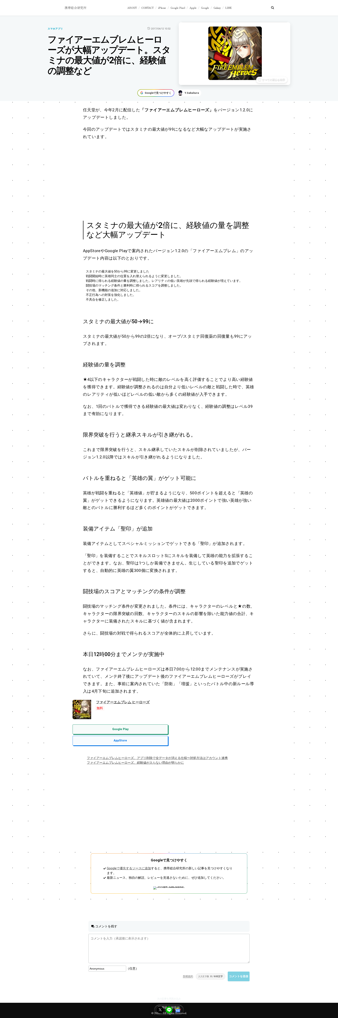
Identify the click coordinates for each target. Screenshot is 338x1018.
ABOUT (132, 8)
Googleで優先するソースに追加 (129, 868)
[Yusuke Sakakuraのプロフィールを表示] (189, 92)
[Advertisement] (164, 179)
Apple (193, 8)
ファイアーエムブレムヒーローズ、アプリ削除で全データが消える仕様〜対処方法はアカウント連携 (157, 758)
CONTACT (147, 8)
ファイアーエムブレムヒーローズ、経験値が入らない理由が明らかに (135, 762)
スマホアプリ (55, 28)
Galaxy (217, 8)
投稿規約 (188, 976)
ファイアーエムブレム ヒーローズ (123, 702)
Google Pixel (178, 8)
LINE (228, 8)
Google (205, 8)
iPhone (162, 8)
